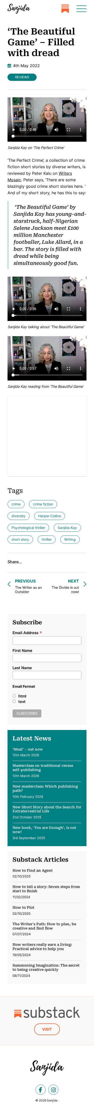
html (22, 696)
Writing (70, 539)
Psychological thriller (28, 527)
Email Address (27, 632)
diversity (19, 516)
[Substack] (65, 9)
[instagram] (53, 1090)
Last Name (22, 668)
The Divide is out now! (65, 586)
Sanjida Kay (67, 527)
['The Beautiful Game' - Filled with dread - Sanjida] (19, 9)
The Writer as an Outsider (28, 586)
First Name (22, 650)
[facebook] (41, 1090)
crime (16, 504)
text (22, 701)
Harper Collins (49, 516)
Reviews (22, 77)
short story (20, 539)
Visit (47, 1029)
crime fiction (43, 504)
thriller (47, 539)
